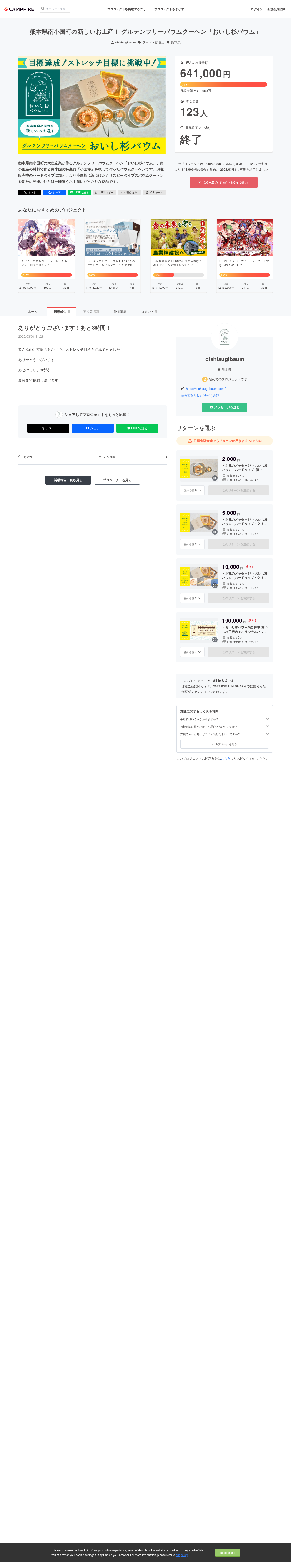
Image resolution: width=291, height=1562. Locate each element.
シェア (57, 192)
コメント (149, 311)
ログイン (257, 9)
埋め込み (131, 192)
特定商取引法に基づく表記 (200, 396)
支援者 (90, 311)
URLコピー (107, 192)
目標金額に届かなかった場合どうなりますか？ (209, 726)
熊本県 (176, 42)
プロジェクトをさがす (169, 9)
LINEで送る (82, 192)
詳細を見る (190, 490)
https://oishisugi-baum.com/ (206, 389)
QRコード (156, 192)
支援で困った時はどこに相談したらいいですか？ (210, 734)
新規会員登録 (276, 9)
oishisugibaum (125, 42)
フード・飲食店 (153, 42)
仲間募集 (120, 311)
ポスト (32, 192)
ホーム (33, 311)
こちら (226, 758)
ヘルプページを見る (224, 744)
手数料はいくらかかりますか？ (199, 719)
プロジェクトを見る (117, 480)
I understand (227, 1552)
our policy (182, 1555)
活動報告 (61, 311)
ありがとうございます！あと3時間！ (64, 327)
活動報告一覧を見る (68, 480)
